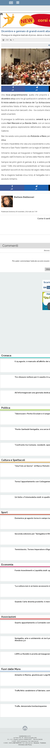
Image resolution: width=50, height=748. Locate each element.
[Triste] (36, 225)
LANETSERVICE (17, 743)
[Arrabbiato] (12, 225)
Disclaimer (36, 743)
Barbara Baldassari (24, 197)
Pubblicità (43, 743)
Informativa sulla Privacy (25, 744)
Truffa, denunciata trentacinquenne (31, 706)
